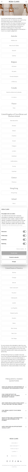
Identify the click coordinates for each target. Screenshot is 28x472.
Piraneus (14, 182)
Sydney (14, 55)
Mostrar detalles (20, 248)
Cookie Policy (14, 466)
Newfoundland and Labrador (14, 92)
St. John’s (14, 97)
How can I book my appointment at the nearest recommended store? (13, 387)
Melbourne (14, 40)
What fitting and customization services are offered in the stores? (12, 419)
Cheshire (14, 135)
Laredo (14, 303)
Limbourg (14, 81)
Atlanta (14, 272)
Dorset (14, 141)
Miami (14, 323)
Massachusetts (14, 313)
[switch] (25, 236)
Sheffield (14, 156)
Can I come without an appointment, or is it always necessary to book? (11, 396)
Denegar (14, 261)
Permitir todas (14, 253)
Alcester (14, 125)
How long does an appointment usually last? (12, 427)
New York (14, 333)
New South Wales (14, 45)
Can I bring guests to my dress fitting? (11, 411)
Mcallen (14, 318)
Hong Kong (14, 192)
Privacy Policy (23, 465)
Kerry (14, 203)
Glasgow (14, 146)
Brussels (14, 71)
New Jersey (14, 328)
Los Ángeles (14, 308)
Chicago (14, 277)
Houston (14, 292)
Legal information (17, 465)
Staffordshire (14, 161)
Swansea (14, 171)
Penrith (14, 50)
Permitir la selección (14, 257)
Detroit (14, 282)
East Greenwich (14, 287)
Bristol (14, 130)
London (14, 151)
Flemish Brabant (14, 76)
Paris (14, 108)
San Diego (14, 338)
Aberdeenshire (14, 120)
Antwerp (14, 66)
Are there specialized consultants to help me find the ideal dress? (13, 403)
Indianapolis (14, 298)
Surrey (14, 166)
